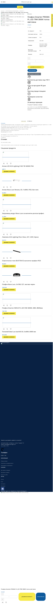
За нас (2, 479)
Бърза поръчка (32, 70)
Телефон (4, 452)
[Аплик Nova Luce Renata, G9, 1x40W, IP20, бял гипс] (16, 180)
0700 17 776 (3, 455)
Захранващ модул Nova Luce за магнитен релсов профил (23, 213)
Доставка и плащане (5, 470)
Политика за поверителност (7, 463)
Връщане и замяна (5, 472)
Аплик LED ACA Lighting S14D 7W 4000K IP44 (18, 166)
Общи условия (4, 461)
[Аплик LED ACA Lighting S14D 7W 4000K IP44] (15, 156)
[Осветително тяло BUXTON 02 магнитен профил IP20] (16, 251)
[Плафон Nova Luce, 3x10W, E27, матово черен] (16, 275)
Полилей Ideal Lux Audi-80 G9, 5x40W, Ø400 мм (19, 332)
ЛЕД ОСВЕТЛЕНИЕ (45, 108)
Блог (2, 481)
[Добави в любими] (10, 163)
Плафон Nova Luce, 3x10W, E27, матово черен (18, 284)
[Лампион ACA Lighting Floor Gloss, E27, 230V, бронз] (16, 227)
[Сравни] (3, 163)
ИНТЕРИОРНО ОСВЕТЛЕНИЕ (12, 11)
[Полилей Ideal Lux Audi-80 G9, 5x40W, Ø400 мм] (16, 322)
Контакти (3, 483)
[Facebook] (2, 488)
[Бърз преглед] (7, 163)
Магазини (3, 486)
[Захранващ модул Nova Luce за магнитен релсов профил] (16, 204)
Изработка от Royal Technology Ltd (18, 491)
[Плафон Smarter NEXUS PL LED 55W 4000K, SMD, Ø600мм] (16, 298)
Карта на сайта (4, 474)
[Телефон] (2, 449)
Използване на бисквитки (6, 465)
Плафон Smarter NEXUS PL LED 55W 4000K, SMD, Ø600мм (22, 308)
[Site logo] (26, 1)
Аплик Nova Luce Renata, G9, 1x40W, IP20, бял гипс (20, 190)
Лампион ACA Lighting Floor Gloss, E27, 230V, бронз (20, 237)
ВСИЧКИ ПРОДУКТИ (42, 107)
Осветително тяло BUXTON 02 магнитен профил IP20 (21, 261)
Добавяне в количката (35, 67)
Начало (2, 11)
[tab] (23, 121)
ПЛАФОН (22, 11)
